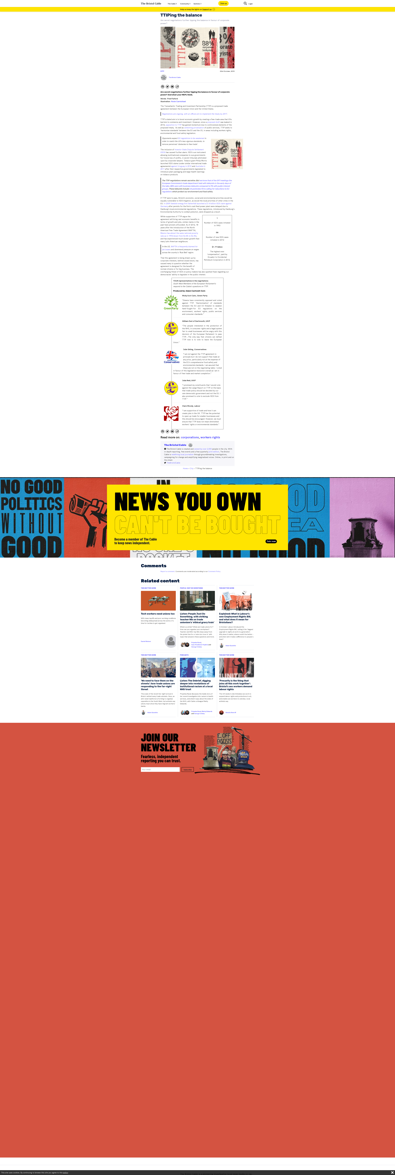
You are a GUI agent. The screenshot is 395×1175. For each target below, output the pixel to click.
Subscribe (188, 419)
